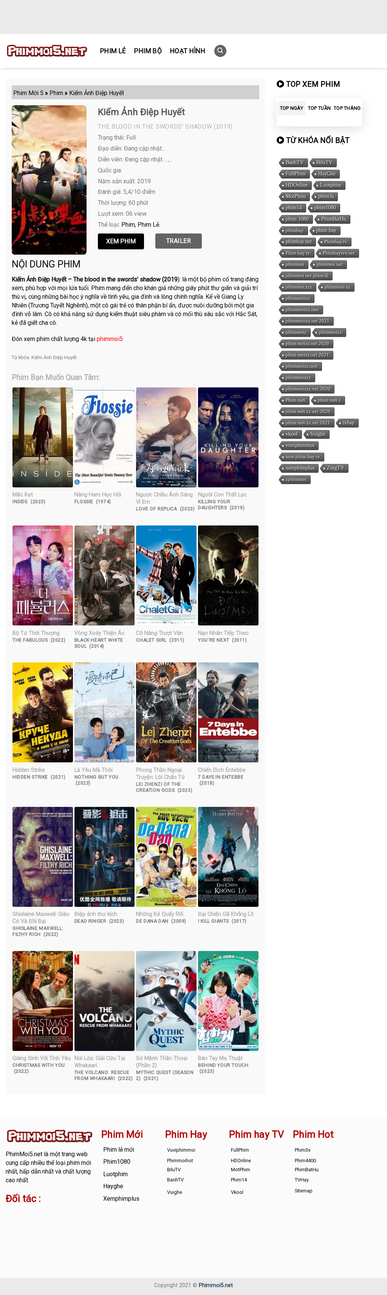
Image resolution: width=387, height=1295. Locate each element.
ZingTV (335, 468)
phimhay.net (299, 241)
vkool (292, 434)
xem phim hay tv (303, 456)
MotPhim (296, 196)
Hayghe (113, 1186)
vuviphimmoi (300, 445)
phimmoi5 (110, 339)
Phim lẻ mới (118, 1149)
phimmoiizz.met (302, 309)
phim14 (294, 207)
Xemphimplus (121, 1198)
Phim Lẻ (113, 51)
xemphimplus (300, 468)
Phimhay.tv (335, 241)
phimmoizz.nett (302, 366)
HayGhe (327, 174)
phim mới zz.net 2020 (308, 411)
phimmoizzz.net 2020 (308, 389)
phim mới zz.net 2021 (308, 423)
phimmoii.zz (337, 287)
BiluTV (324, 162)
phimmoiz (296, 332)
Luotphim (330, 185)
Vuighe (317, 434)
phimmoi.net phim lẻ (307, 275)
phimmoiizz (298, 298)
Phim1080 (116, 1161)
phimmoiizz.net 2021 (308, 321)
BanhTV (295, 162)
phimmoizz (330, 332)
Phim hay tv (298, 253)
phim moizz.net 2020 (307, 343)
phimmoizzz (298, 377)
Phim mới (295, 400)
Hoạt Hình (187, 51)
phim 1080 (297, 219)
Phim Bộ (147, 51)
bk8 (56, 1231)
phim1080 (325, 207)
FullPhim (296, 174)
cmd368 (66, 1213)
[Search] (220, 51)
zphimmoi (296, 479)
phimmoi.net (330, 264)
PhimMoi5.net (24, 1154)
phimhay (295, 230)
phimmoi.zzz (299, 287)
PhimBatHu (333, 219)
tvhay (348, 423)
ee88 (81, 1222)
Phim (128, 224)
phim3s (326, 196)
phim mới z (329, 400)
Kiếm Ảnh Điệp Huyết (54, 357)
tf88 (11, 1213)
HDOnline (297, 185)
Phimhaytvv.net (339, 253)
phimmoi (295, 264)
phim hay (326, 230)
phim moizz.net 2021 (307, 355)
